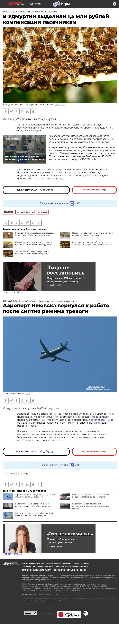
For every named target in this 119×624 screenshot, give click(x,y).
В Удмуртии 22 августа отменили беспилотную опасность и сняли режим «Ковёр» (90, 506)
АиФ (28, 394)
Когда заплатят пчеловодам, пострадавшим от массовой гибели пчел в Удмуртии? (35, 234)
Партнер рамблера (47, 613)
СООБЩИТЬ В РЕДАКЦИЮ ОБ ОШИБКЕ (70, 570)
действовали (99, 420)
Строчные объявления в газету (36, 570)
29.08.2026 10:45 (10, 301)
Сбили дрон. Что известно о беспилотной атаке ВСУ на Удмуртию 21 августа (34, 514)
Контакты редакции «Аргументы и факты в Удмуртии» (46, 563)
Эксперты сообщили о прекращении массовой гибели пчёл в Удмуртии (32, 252)
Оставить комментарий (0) (94, 190)
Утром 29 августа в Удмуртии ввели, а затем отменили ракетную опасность (35, 495)
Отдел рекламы (82, 563)
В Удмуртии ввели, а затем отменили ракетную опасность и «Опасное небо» (33, 505)
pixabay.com (59, 104)
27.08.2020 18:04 (10, 12)
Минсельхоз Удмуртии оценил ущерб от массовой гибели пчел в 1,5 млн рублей (33, 243)
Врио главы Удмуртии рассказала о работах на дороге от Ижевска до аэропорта (92, 495)
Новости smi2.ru (12, 292)
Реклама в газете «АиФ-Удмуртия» (37, 567)
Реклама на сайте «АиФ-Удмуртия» (72, 567)
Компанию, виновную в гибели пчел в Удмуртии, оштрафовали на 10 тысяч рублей (92, 243)
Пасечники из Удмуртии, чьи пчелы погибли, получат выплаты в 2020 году (92, 234)
